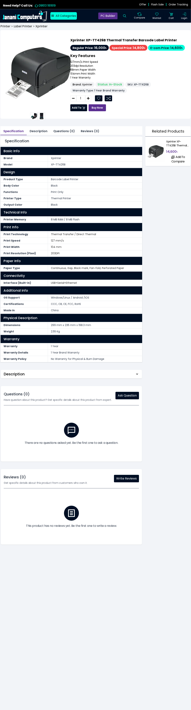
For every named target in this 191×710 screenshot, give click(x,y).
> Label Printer (21, 26)
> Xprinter (40, 26)
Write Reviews (126, 478)
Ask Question (127, 395)
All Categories (66, 16)
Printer (5, 26)
